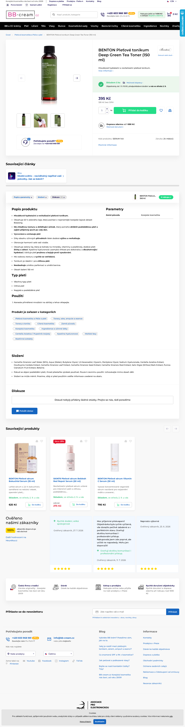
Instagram (64, 661)
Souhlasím (99, 721)
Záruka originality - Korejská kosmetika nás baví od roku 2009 (31, 591)
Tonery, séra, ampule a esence (67, 318)
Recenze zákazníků (152, 683)
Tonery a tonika (22, 323)
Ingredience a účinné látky (54, 328)
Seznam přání (36, 5)
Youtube (31, 661)
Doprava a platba (56, 1)
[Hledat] (53, 14)
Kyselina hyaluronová (67, 334)
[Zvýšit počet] (107, 109)
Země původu (68, 323)
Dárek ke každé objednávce (74, 588)
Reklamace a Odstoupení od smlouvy (161, 672)
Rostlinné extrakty (24, 339)
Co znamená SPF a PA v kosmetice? (116, 655)
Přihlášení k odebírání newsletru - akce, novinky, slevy (114, 618)
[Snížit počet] (107, 112)
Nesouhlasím (85, 721)
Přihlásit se (67, 5)
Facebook (46, 661)
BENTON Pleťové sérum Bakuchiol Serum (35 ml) (22, 479)
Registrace (52, 5)
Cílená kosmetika (45, 323)
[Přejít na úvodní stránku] (22, 14)
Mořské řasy (90, 334)
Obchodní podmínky (153, 660)
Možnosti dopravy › (135, 83)
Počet (102, 110)
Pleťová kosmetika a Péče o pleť (28, 35)
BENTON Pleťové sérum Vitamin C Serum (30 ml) (115, 479)
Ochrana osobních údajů (155, 666)
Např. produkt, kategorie (68, 14)
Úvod (8, 35)
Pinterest (14, 664)
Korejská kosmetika (24, 328)
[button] (76, 78)
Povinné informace (107, 145)
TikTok (79, 661)
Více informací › (105, 71)
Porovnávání (16, 5)
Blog (99, 1)
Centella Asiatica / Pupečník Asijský (32, 334)
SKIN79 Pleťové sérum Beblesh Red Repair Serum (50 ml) (69, 479)
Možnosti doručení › (115, 127)
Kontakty (90, 1)
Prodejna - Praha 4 (75, 1)
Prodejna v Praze (151, 643)
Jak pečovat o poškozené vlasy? (114, 660)
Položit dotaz (26, 411)
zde (171, 716)
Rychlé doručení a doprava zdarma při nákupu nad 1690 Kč (160, 591)
